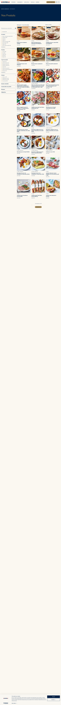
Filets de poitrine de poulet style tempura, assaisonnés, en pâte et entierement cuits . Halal (37, 86)
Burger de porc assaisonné (36, 63)
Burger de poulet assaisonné (52, 63)
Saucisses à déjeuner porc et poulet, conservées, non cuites (52, 130)
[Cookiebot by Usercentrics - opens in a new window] (6, 703)
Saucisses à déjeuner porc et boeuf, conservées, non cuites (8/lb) (37, 130)
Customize (53, 699)
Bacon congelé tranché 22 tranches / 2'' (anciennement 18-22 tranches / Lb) (23, 108)
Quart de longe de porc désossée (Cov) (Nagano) (36, 43)
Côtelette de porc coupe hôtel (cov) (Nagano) (52, 43)
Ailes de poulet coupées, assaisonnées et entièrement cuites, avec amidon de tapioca (23, 86)
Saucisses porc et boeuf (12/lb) (23, 151)
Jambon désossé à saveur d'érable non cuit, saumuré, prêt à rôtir (52, 174)
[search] (59, 2)
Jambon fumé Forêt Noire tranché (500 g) (36, 196)
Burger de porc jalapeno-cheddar (22, 43)
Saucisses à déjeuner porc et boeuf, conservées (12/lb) (37, 152)
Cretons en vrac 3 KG (50, 151)
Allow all (53, 696)
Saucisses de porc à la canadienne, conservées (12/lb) (23, 174)
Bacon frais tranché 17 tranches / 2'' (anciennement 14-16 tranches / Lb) (52, 86)
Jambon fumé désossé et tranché (51, 196)
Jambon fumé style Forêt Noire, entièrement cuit (37, 108)
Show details (14, 703)
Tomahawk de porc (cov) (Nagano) (22, 64)
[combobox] (52, 24)
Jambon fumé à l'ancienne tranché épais (22, 196)
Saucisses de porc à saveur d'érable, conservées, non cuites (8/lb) (23, 130)
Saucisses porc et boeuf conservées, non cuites (51, 108)
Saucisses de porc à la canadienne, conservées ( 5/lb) (37, 174)
